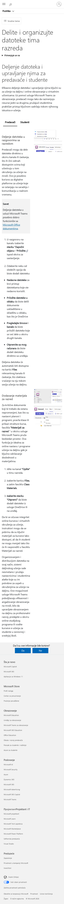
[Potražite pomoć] (11, 4)
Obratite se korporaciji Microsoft (16, 894)
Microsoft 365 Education (13, 730)
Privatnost (34, 894)
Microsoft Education (11, 715)
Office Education (10, 735)
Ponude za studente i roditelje (15, 745)
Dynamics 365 (9, 779)
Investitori (7, 868)
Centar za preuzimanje (12, 696)
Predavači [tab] (10, 122)
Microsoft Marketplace (12, 829)
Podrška (6, 10)
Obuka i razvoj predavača (13, 740)
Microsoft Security (10, 769)
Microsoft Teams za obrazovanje (16, 725)
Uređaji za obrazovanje (12, 720)
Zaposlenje (8, 858)
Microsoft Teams (10, 799)
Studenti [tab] (24, 122)
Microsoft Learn (10, 819)
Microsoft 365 (9, 671)
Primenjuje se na (12, 55)
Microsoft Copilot (10, 666)
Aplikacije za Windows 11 (13, 676)
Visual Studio (9, 844)
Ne (40, 650)
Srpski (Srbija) (13, 877)
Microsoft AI (8, 764)
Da (22, 650)
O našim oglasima (17, 898)
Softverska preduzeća (12, 839)
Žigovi (6, 898)
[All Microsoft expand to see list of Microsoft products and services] (4, 4)
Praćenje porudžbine (11, 701)
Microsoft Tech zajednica (13, 824)
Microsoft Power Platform (13, 834)
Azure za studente (10, 750)
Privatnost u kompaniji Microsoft (16, 863)
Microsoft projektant (11, 814)
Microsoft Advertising (12, 789)
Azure (6, 774)
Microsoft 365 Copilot (12, 794)
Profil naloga (8, 691)
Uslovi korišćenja (46, 894)
